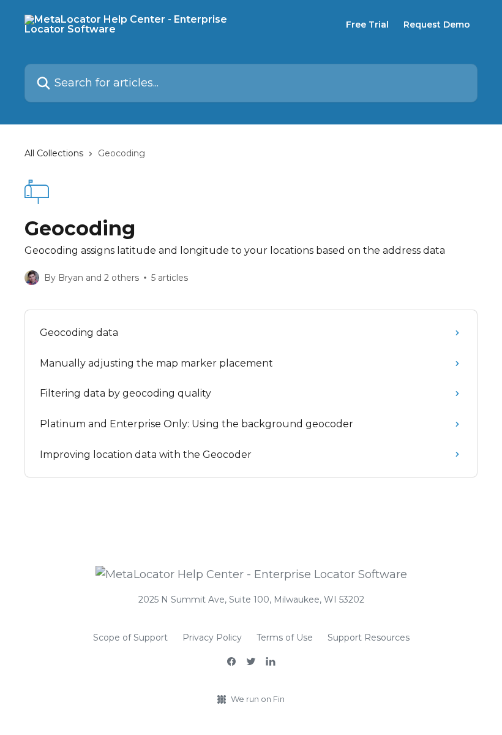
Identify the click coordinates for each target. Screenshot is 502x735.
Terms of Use (285, 637)
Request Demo (436, 24)
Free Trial (367, 24)
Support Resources (369, 637)
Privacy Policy (212, 637)
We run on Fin (258, 699)
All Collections (53, 153)
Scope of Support (130, 637)
